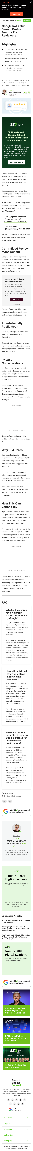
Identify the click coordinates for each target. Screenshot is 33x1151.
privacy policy (18, 904)
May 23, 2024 (24, 229)
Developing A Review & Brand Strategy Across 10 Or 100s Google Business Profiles (15, 928)
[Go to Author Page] (4, 92)
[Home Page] (14, 20)
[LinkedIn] (12, 1099)
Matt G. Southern (15, 92)
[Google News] (8, 1099)
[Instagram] (14, 1103)
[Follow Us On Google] (16, 811)
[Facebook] (20, 1099)
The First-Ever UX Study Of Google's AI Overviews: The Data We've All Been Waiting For (16, 937)
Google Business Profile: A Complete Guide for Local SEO (16, 921)
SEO (10, 801)
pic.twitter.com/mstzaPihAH (15, 221)
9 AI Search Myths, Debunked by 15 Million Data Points (16, 1038)
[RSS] (22, 1103)
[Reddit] (18, 1103)
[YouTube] (16, 1099)
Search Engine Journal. (19, 1146)
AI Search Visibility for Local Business (15, 1066)
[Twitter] (24, 1099)
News (4, 801)
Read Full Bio (16, 835)
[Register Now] (16, 997)
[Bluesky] (10, 1103)
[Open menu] (4, 21)
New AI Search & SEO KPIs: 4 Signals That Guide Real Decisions (15, 1010)
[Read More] (16, 1026)
